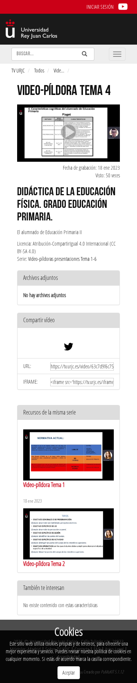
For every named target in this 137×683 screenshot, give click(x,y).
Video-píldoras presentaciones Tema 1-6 (62, 258)
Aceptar (68, 672)
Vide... (59, 70)
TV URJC (18, 70)
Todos (39, 70)
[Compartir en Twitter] (68, 348)
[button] (68, 320)
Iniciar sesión (99, 6)
